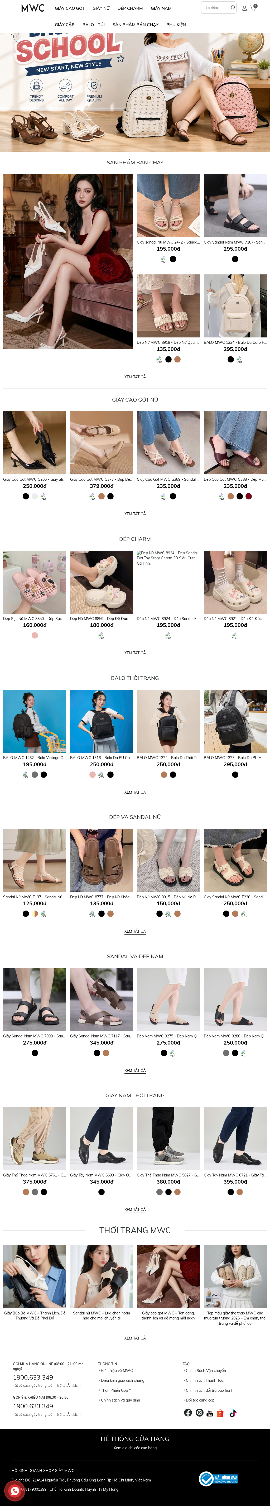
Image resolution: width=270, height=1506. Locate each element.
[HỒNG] (35, 635)
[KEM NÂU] (35, 914)
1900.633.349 (33, 1377)
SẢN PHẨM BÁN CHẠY (135, 24)
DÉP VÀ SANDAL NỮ (135, 817)
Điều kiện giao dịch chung (122, 1380)
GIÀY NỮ (101, 8)
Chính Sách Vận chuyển (205, 1370)
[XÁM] (35, 774)
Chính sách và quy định (120, 1400)
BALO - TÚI (94, 24)
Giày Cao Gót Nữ (135, 399)
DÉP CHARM (130, 8)
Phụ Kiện (176, 24)
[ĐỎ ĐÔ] (248, 496)
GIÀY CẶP (65, 24)
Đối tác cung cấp (199, 1400)
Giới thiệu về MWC (116, 1370)
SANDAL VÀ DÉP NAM (135, 956)
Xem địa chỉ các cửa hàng (135, 1448)
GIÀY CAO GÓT (70, 8)
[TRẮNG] (35, 496)
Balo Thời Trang (135, 678)
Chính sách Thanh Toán (205, 1380)
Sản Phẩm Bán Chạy (135, 162)
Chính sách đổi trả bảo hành (209, 1390)
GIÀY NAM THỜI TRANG (135, 1095)
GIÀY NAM (161, 8)
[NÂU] (177, 359)
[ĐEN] (173, 259)
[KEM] (164, 260)
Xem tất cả (135, 377)
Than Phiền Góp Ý (115, 1390)
